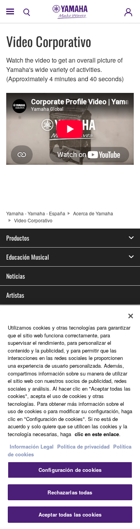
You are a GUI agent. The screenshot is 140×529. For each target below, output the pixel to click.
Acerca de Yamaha (93, 213)
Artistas (15, 295)
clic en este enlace (97, 434)
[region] (70, 417)
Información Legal (32, 446)
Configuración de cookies (70, 469)
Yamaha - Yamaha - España (35, 213)
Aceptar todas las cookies (70, 514)
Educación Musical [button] (27, 257)
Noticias (15, 276)
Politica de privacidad (83, 446)
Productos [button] (17, 238)
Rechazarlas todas (69, 492)
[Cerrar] (130, 316)
